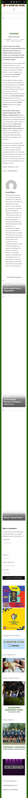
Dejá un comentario (16, 41)
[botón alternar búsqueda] (24, 2)
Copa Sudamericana (10, 707)
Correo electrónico (9, 562)
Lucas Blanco (8, 39)
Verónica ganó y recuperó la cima (14, 751)
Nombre (5, 555)
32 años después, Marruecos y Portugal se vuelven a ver (13, 401)
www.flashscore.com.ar (10, 785)
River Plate (14, 709)
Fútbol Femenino (8, 749)
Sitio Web (6, 570)
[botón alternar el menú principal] (14, 9)
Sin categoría (14, 33)
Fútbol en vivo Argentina (10, 789)
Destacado (21, 707)
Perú (5, 170)
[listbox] (14, 698)
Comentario (6, 539)
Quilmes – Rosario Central (13, 517)
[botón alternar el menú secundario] (3, 2)
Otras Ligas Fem (20, 749)
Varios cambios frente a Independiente (12, 289)
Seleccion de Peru (12, 170)
